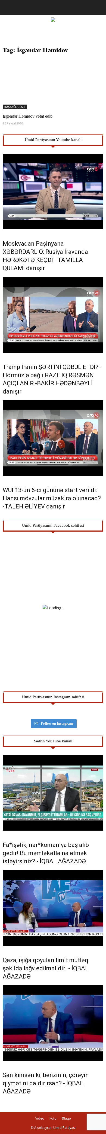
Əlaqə (66, 1118)
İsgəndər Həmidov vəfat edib (27, 116)
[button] (98, 7)
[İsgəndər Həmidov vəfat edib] (53, 84)
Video (39, 1118)
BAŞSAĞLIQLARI (15, 107)
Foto (53, 1118)
